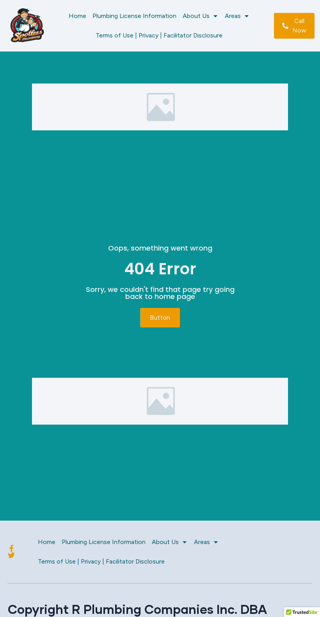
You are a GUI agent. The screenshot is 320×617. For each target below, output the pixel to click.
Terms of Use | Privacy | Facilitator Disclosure (159, 35)
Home (77, 16)
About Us (196, 16)
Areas (233, 16)
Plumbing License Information (134, 16)
